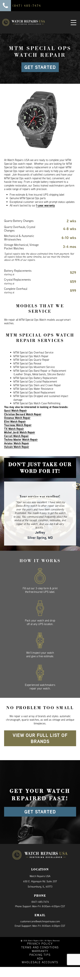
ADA (40, 951)
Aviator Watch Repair (16, 443)
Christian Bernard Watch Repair (22, 414)
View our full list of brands (40, 731)
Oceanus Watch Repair (17, 418)
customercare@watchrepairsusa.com (40, 914)
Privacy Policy (40, 936)
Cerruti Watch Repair (16, 436)
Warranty (40, 944)
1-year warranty (45, 205)
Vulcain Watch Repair (16, 447)
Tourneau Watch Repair (18, 425)
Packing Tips (40, 948)
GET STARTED (40, 67)
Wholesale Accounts (40, 955)
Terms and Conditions (40, 940)
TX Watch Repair (14, 429)
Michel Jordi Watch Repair (19, 432)
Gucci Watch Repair (15, 410)
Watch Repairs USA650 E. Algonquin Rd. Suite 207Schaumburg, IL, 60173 (40, 875)
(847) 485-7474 (40, 895)
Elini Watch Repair (15, 421)
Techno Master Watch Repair (21, 440)
